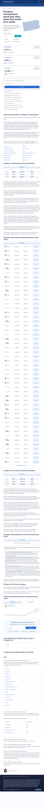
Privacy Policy (22, 776)
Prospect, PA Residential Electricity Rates (11, 95)
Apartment (7, 41)
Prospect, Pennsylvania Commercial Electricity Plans (13, 101)
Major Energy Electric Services (29, 153)
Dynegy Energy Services (9, 150)
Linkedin (40, 789)
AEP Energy (6, 146)
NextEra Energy (7, 157)
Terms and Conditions (15, 776)
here (30, 593)
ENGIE (23, 150)
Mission (4, 776)
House (6, 39)
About (7, 776)
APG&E (24, 146)
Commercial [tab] (22, 474)
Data (25, 776)
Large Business (16, 41)
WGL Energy (25, 160)
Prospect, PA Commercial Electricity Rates (11, 99)
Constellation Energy (8, 148)
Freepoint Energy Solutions (10, 153)
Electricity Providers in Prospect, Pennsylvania (12, 93)
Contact (10, 776)
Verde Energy (7, 160)
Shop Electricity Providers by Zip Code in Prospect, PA (13, 107)
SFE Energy (24, 157)
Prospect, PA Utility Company (9, 103)
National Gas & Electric (27, 155)
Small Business (16, 39)
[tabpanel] (22, 173)
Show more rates (21, 465)
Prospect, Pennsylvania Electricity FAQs (11, 109)
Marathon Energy (7, 155)
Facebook (38, 789)
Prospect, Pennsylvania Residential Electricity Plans (13, 97)
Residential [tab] (22, 166)
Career (28, 776)
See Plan (37, 47)
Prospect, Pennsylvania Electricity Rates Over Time (13, 105)
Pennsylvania (7, 8)
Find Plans (18, 36)
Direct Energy (25, 148)
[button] (40, 2)
